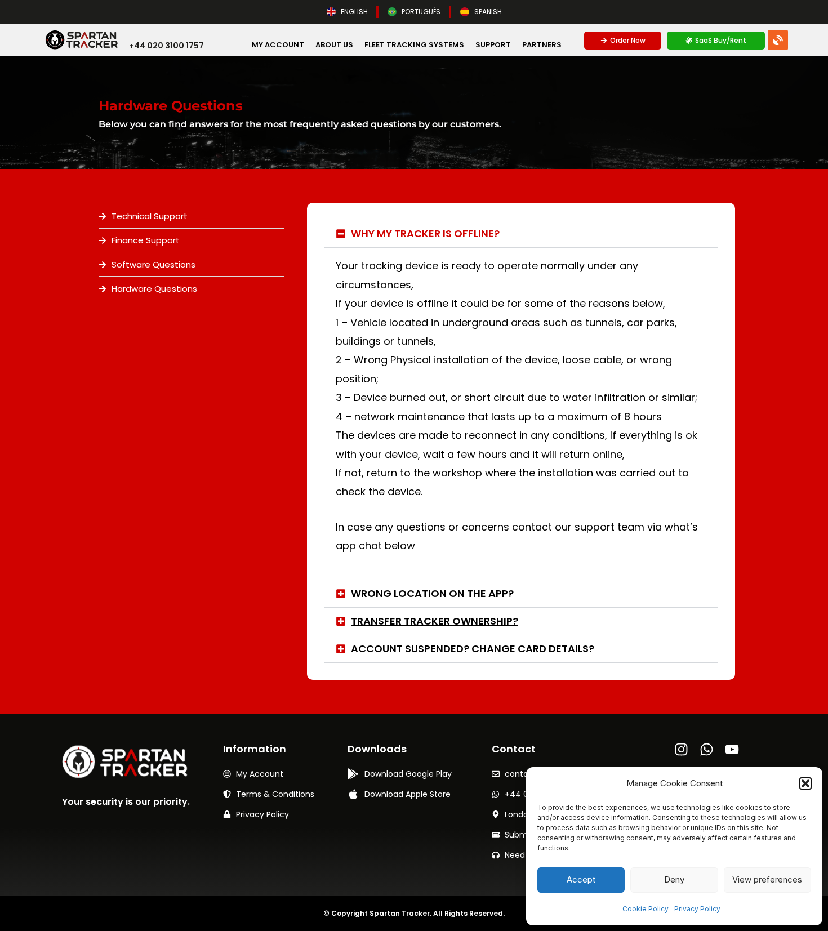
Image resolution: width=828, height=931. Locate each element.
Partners (542, 44)
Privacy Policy (697, 909)
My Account (278, 44)
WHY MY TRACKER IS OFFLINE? (425, 233)
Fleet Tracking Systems (414, 44)
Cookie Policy (645, 909)
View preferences (767, 879)
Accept (581, 879)
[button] (805, 783)
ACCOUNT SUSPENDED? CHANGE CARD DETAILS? (472, 649)
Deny (674, 879)
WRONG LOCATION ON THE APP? (432, 593)
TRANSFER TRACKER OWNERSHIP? (434, 621)
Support (493, 44)
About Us (334, 44)
